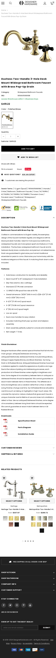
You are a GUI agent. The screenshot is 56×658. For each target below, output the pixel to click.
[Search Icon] (10, 3)
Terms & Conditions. (42, 643)
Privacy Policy (16, 643)
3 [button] (28, 541)
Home (3, 10)
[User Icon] (44, 3)
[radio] (7, 120)
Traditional (18, 197)
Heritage (14, 506)
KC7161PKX (44, 191)
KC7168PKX (25, 194)
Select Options (14, 501)
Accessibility (28, 643)
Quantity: (5, 132)
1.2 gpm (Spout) (20, 189)
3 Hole (3, 191)
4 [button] (30, 541)
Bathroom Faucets (24, 191)
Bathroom (12, 191)
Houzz (19, 169)
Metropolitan (42, 506)
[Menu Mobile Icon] (2, 3)
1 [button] (22, 541)
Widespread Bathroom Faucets (13, 200)
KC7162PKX (5, 194)
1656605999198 (34, 189)
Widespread (30, 197)
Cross (36, 191)
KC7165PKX (15, 194)
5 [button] (33, 541)
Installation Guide (26, 434)
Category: (5, 92)
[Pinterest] (23, 605)
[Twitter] (10, 605)
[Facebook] (3, 605)
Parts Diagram (24, 427)
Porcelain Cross (37, 194)
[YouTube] (30, 605)
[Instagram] (17, 605)
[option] (28, 46)
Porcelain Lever (7, 197)
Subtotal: (5, 141)
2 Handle (45, 189)
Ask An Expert (28, 174)
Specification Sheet (26, 421)
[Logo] (28, 3)
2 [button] (25, 541)
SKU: (3, 95)
